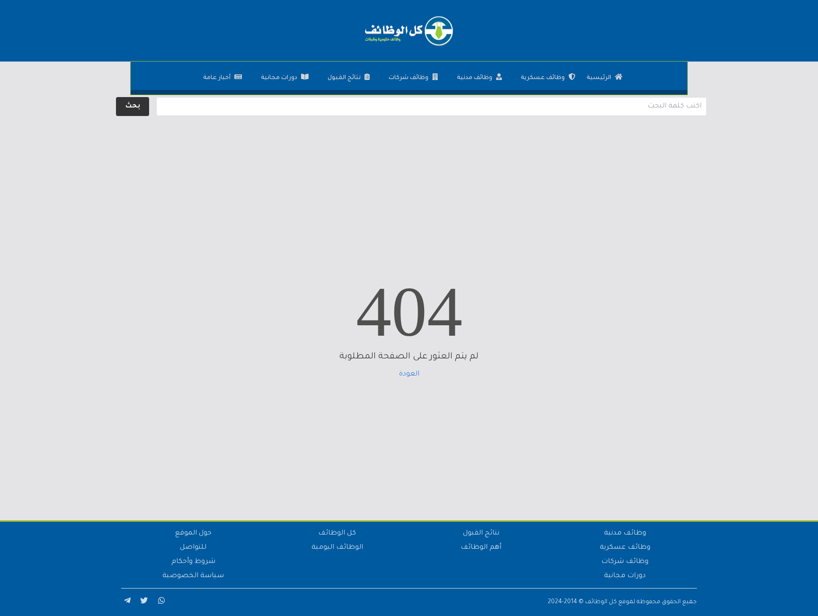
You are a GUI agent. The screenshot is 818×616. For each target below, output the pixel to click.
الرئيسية (599, 78)
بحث (132, 106)
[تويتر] (143, 602)
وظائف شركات (408, 78)
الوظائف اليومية (337, 548)
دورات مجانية (279, 78)
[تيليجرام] (126, 602)
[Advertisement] (409, 184)
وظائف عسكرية (543, 78)
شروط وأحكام (193, 562)
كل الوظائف (337, 533)
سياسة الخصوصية (193, 576)
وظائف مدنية (474, 78)
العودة (409, 374)
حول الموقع (193, 533)
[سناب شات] (160, 602)
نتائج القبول (344, 78)
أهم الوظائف (481, 548)
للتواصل (193, 548)
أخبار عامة (217, 78)
